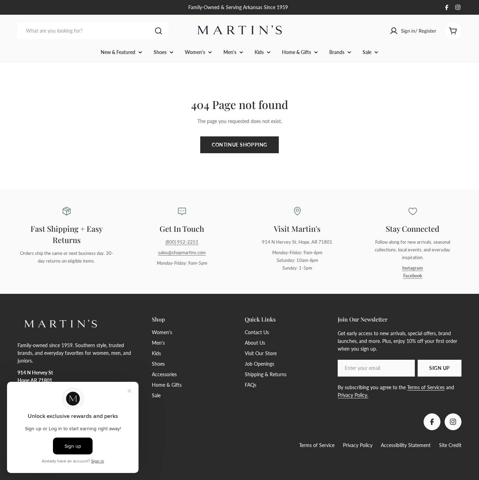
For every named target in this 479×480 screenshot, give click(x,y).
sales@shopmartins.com (182, 252)
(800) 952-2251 (182, 242)
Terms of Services (426, 387)
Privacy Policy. (353, 395)
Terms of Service (317, 445)
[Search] (158, 31)
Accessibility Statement (406, 445)
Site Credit (450, 445)
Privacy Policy (357, 445)
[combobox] (93, 30)
